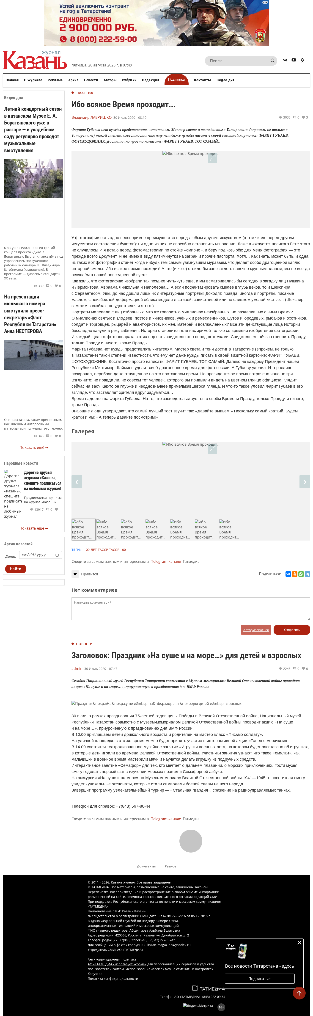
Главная (12, 80)
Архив (73, 80)
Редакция (150, 80)
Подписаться (260, 978)
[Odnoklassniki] (302, 61)
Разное (170, 866)
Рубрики (129, 80)
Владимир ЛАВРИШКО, (92, 117)
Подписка (176, 79)
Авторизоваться (256, 630)
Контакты (202, 80)
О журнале (33, 80)
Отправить (292, 630)
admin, (77, 668)
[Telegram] (307, 574)
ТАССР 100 (84, 93)
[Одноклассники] (294, 574)
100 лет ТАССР (96, 549)
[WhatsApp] (301, 574)
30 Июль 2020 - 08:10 (129, 117)
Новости (91, 80)
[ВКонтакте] (288, 574)
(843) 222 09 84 (213, 996)
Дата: (10, 556)
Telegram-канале (166, 561)
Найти (16, 569)
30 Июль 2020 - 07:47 (100, 668)
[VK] (285, 61)
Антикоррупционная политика (112, 959)
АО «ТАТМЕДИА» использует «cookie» (117, 964)
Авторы (110, 80)
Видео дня (225, 80)
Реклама (55, 80)
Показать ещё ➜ (33, 447)
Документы (146, 866)
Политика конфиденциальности (113, 978)
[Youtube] (294, 61)
